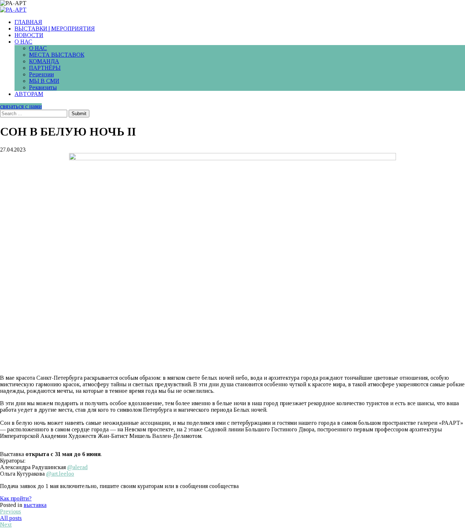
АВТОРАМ (29, 94)
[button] (16, 498)
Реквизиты (43, 87)
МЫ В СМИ (44, 81)
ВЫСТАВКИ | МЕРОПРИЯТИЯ (55, 28)
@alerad (77, 467)
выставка (35, 505)
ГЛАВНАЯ (28, 22)
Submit (79, 113)
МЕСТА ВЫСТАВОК (56, 55)
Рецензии (41, 74)
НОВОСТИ (29, 35)
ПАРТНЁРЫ (45, 68)
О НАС (23, 42)
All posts (11, 518)
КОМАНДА (44, 61)
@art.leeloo (60, 474)
